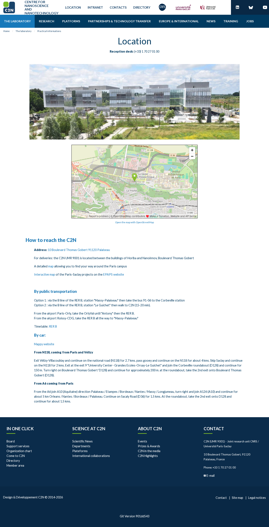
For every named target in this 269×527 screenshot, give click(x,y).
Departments (81, 446)
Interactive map (44, 274)
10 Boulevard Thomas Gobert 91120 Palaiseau (79, 250)
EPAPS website (113, 274)
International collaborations (91, 456)
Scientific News (82, 441)
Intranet (95, 7)
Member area (15, 465)
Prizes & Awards (149, 446)
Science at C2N (88, 428)
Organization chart (19, 451)
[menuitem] (17, 21)
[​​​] (237, 7)
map (51, 266)
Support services (18, 446)
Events (142, 441)
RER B (53, 326)
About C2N (150, 428)
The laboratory (24, 31)
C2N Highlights (148, 456)
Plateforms (80, 451)
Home (6, 31)
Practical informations (49, 31)
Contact (214, 428)
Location (73, 7)
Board (11, 441)
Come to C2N (16, 456)
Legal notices (257, 497)
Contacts (118, 7)
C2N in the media (149, 451)
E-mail (211, 475)
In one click (20, 428)
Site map (237, 497)
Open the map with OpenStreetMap (134, 222)
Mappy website (44, 344)
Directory (141, 7)
